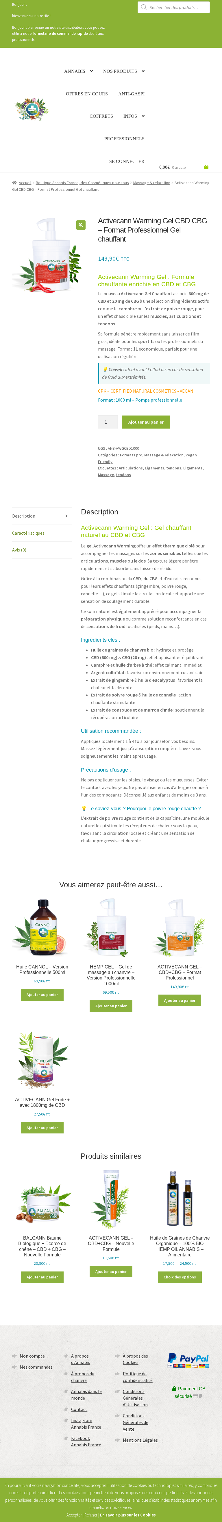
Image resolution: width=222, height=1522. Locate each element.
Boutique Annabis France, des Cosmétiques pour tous (82, 182)
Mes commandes (36, 1367)
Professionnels (124, 138)
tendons (123, 474)
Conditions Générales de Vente (135, 1422)
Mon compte (32, 1356)
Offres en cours (87, 93)
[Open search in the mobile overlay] (174, 7)
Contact (79, 1409)
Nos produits (120, 71)
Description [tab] (23, 516)
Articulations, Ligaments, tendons (150, 468)
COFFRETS (101, 116)
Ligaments (193, 468)
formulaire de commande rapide (60, 33)
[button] (81, 225)
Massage (106, 474)
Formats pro (131, 455)
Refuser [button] (90, 1515)
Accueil (25, 182)
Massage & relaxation (151, 182)
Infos (130, 116)
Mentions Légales (140, 1440)
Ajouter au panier (146, 422)
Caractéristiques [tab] (28, 533)
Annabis (74, 71)
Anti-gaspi (131, 93)
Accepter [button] (74, 1515)
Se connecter (127, 161)
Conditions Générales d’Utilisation (135, 1397)
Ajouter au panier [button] (42, 994)
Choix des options (180, 1277)
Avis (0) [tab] (19, 550)
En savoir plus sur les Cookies (128, 1515)
